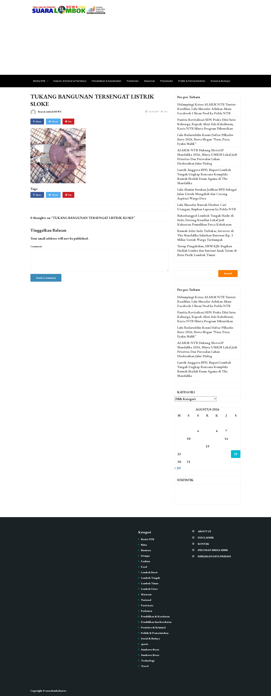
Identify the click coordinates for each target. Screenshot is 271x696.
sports (144, 644)
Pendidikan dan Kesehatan (156, 622)
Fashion (145, 561)
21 (226, 446)
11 (198, 438)
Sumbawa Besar (150, 655)
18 (198, 446)
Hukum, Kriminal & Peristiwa (69, 81)
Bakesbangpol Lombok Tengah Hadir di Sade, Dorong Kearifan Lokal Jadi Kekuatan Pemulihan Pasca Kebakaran (205, 219)
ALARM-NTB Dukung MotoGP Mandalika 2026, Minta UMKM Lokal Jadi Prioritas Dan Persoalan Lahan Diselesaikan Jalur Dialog (207, 156)
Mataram (146, 594)
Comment (36, 246)
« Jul (177, 468)
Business (146, 550)
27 (217, 454)
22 (235, 446)
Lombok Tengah (150, 577)
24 (188, 454)
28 (226, 454)
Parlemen (133, 81)
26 (207, 454)
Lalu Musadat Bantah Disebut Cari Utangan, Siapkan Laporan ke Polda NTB (206, 207)
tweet (55, 121)
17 (188, 446)
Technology (148, 660)
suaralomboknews (55, 690)
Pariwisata (166, 81)
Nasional (149, 81)
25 (198, 454)
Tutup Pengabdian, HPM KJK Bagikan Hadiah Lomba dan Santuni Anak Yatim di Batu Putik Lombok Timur (207, 250)
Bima (144, 544)
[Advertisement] (135, 43)
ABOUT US (204, 531)
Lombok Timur (150, 583)
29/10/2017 (153, 111)
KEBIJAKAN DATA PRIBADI (214, 556)
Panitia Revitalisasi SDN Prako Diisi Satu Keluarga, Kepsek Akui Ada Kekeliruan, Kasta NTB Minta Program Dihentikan (206, 124)
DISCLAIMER (206, 537)
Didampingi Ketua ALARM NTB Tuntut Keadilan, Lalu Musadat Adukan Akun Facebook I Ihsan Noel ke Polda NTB (206, 108)
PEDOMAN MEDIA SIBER (213, 550)
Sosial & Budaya (220, 81)
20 (217, 446)
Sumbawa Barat (150, 649)
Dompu (145, 555)
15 (235, 438)
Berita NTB (39, 81)
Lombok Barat (149, 572)
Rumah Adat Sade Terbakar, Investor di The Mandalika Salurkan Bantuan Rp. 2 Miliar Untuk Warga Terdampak (205, 235)
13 (217, 438)
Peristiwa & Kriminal (153, 627)
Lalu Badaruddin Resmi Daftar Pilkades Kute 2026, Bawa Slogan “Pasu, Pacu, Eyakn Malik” (205, 139)
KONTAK (203, 543)
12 (207, 438)
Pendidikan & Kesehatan (106, 81)
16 (179, 446)
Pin (70, 121)
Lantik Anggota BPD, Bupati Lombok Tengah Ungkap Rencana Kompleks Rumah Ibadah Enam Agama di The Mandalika (204, 176)
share (38, 121)
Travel (144, 666)
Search (228, 273)
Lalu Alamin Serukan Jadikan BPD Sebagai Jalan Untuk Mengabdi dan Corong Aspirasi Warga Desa (207, 193)
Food (144, 566)
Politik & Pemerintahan (191, 81)
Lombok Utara (149, 588)
